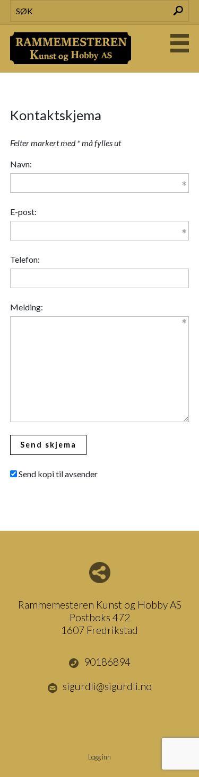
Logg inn (99, 757)
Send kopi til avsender (58, 474)
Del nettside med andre (99, 572)
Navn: (21, 164)
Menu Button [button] (179, 43)
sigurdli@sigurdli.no (107, 686)
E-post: (23, 212)
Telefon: (25, 259)
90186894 (107, 662)
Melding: (26, 307)
